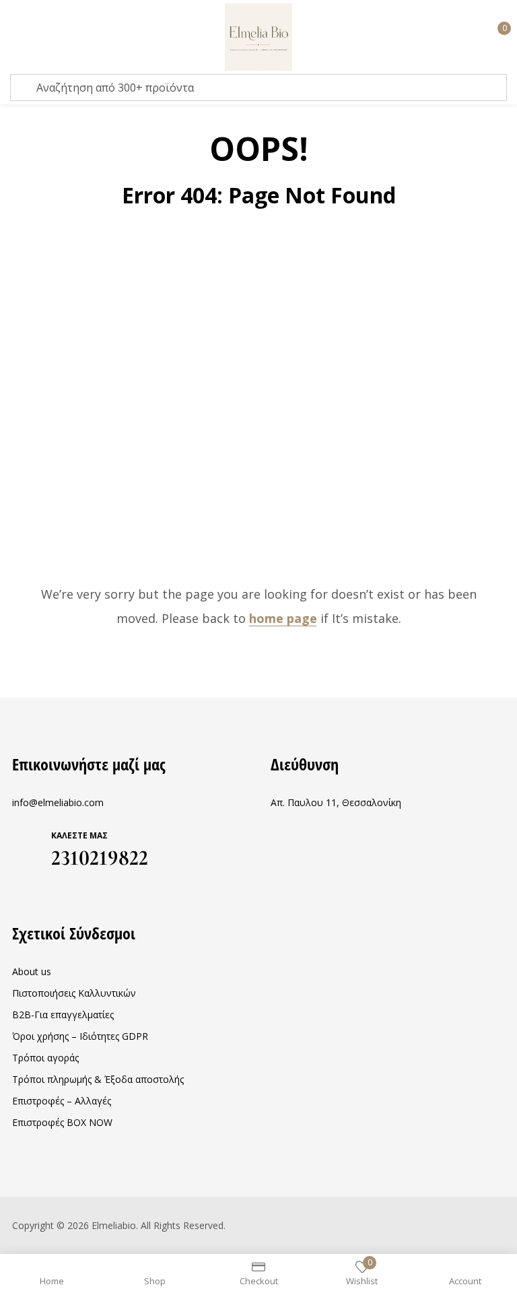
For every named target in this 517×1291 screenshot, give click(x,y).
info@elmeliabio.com (58, 802)
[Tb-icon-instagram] (43, 889)
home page (283, 618)
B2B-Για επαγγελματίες (63, 1014)
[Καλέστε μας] (27, 846)
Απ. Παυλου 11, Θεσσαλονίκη (336, 802)
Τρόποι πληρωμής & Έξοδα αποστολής (98, 1079)
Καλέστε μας (79, 835)
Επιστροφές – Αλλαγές (61, 1100)
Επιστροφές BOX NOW (62, 1122)
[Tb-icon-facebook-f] (17, 889)
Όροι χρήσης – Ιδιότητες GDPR (80, 1036)
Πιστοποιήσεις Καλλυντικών (74, 993)
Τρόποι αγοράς (45, 1057)
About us (31, 971)
